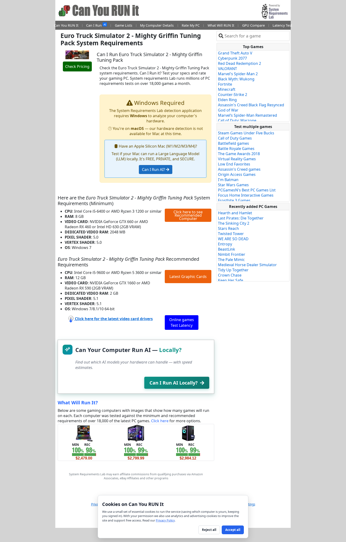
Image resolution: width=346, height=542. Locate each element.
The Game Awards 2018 (239, 153)
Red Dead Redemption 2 (239, 63)
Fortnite (225, 84)
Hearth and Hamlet (235, 212)
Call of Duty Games (235, 138)
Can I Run (96, 25)
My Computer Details (157, 25)
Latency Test (282, 25)
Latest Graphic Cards (188, 276)
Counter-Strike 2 (232, 94)
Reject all (209, 530)
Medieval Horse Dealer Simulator (247, 264)
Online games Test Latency (181, 322)
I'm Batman (228, 179)
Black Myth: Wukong (236, 79)
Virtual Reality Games (237, 158)
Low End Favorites (234, 164)
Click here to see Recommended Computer (188, 215)
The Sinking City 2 (233, 223)
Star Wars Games (233, 184)
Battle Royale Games (236, 148)
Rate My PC (191, 25)
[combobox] (256, 36)
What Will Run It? (78, 402)
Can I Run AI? (154, 169)
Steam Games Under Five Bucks (246, 133)
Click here (160, 420)
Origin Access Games (237, 174)
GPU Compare (253, 25)
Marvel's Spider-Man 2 (238, 73)
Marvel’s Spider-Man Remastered (247, 115)
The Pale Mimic (231, 259)
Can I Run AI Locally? (173, 383)
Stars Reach (228, 228)
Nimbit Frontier (231, 254)
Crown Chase (229, 275)
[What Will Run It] (84, 432)
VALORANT (227, 68)
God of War (228, 110)
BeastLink (226, 249)
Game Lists (123, 25)
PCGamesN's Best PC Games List (247, 190)
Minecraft (226, 89)
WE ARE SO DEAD (233, 238)
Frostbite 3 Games (234, 200)
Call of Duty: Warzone (237, 120)
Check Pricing (77, 66)
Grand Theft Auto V (235, 53)
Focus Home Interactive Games (246, 195)
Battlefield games (233, 143)
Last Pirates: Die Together (241, 218)
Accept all (232, 530)
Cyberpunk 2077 (232, 58)
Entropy (225, 244)
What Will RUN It (221, 25)
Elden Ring (227, 99)
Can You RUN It (66, 25)
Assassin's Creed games (239, 169)
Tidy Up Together (233, 270)
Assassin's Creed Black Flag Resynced (251, 105)
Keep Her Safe (230, 280)
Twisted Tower (231, 233)
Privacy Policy (165, 520)
